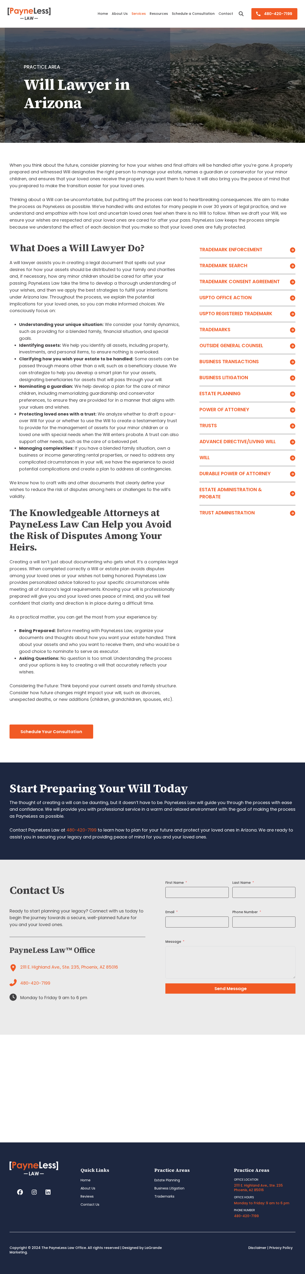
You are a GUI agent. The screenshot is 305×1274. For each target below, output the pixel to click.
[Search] (238, 13)
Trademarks (214, 329)
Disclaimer (257, 1247)
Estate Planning (220, 393)
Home (103, 13)
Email (169, 912)
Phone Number (245, 912)
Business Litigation (223, 377)
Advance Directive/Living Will (237, 441)
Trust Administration (227, 512)
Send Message (230, 988)
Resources (159, 13)
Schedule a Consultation (193, 13)
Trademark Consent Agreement (239, 281)
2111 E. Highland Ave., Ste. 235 (258, 1185)
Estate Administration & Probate (230, 493)
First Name (174, 882)
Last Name (241, 882)
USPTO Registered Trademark (235, 313)
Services (139, 13)
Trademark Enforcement (230, 249)
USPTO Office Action (225, 297)
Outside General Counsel (231, 345)
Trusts (208, 425)
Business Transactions (229, 361)
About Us (120, 13)
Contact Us (90, 1204)
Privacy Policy (281, 1247)
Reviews (87, 1196)
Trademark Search (223, 265)
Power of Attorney (224, 409)
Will (204, 457)
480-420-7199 (278, 13)
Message (173, 941)
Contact (226, 13)
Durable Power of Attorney (235, 473)
